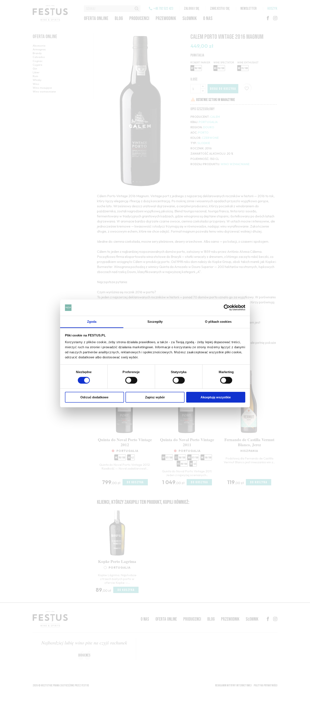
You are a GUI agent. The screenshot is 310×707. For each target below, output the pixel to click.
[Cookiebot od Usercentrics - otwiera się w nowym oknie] (226, 307)
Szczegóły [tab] (155, 321)
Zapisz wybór (155, 397)
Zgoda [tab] (92, 321)
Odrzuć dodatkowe (94, 397)
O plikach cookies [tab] (218, 321)
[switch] (131, 380)
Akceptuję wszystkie (216, 397)
